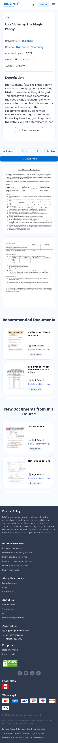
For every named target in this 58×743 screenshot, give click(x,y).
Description (14, 77)
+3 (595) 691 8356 (14, 635)
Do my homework (10, 570)
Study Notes (8, 591)
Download (31, 158)
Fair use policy (39, 729)
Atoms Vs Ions (36, 426)
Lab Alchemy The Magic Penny (24, 26)
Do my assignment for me (14, 557)
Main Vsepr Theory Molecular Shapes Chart (38, 369)
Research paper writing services (17, 561)
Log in (43, 4)
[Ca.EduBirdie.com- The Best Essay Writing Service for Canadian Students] (5, 688)
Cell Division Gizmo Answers (39, 334)
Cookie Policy (37, 737)
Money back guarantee (13, 617)
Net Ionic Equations (39, 461)
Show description (31, 130)
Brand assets (8, 654)
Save (53, 151)
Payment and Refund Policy (15, 737)
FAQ (4, 613)
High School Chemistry (29, 47)
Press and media (10, 650)
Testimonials (8, 609)
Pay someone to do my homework (18, 552)
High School (26, 41)
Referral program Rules (33, 733)
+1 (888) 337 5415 (14, 638)
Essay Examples (9, 583)
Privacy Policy (8, 729)
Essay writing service (12, 548)
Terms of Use (24, 729)
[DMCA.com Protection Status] (29, 663)
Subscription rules (10, 733)
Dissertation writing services (15, 565)
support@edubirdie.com (38, 532)
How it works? (8, 604)
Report (9, 151)
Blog (4, 587)
